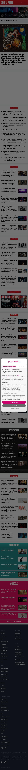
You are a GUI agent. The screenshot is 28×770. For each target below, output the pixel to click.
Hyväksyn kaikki (14, 402)
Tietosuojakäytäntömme (14, 408)
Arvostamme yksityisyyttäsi (9, 366)
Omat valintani (14, 405)
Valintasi (21, 366)
